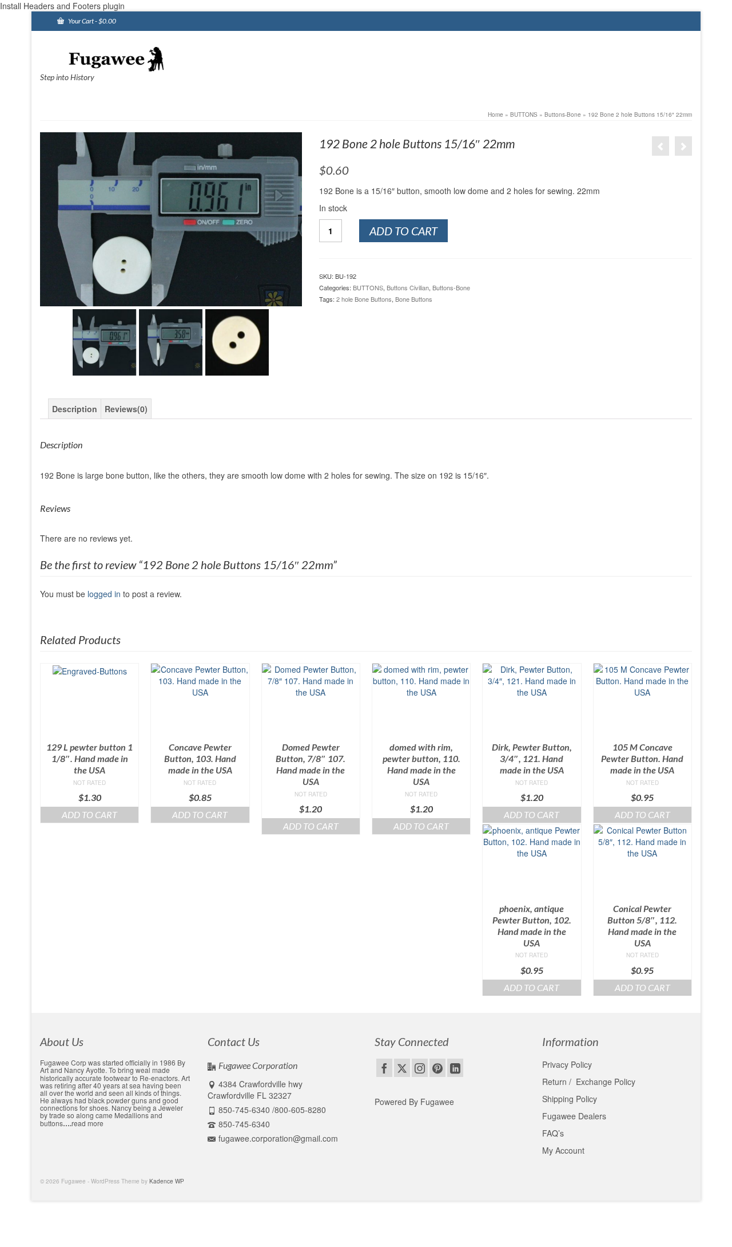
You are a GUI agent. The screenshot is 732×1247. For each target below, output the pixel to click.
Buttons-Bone (451, 287)
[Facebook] (384, 1068)
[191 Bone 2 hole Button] (660, 146)
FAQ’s (553, 1133)
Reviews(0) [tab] (126, 409)
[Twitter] (402, 1068)
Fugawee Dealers (575, 1116)
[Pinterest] (437, 1068)
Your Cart (91, 21)
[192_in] (171, 219)
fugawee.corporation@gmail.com (278, 1138)
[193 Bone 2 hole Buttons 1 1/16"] (683, 146)
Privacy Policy (567, 1064)
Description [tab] (74, 409)
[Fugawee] (143, 58)
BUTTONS (368, 287)
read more (87, 1123)
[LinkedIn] (455, 1068)
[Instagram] (420, 1068)
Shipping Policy (569, 1098)
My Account (563, 1150)
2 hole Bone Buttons (364, 298)
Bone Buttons (413, 298)
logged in (104, 593)
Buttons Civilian (408, 287)
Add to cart (403, 231)
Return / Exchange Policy (588, 1081)
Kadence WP (166, 1181)
